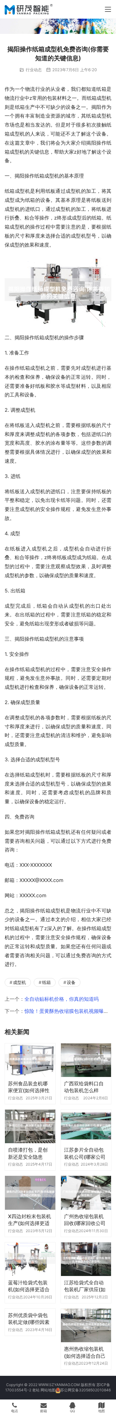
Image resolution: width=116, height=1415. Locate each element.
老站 (36, 1390)
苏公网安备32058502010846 (85, 1390)
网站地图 (48, 1390)
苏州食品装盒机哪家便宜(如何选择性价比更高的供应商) (28, 1087)
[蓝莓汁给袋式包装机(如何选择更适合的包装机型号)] (30, 1259)
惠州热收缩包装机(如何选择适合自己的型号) (84, 1352)
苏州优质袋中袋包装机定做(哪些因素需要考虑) (28, 1318)
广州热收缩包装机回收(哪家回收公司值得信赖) (84, 1220)
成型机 (19, 982)
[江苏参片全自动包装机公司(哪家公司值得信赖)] (86, 1126)
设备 (71, 982)
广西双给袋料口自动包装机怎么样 (84, 1086)
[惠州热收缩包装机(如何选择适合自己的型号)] (86, 1325)
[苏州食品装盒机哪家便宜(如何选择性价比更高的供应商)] (30, 1060)
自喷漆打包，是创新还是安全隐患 (28, 1153)
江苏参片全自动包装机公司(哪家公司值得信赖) (84, 1153)
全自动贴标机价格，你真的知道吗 (61, 999)
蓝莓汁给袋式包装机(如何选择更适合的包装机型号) (28, 1286)
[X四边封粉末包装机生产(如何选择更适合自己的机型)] (30, 1192)
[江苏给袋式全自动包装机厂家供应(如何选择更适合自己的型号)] (86, 1259)
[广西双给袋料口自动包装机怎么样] (86, 1060)
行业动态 (34, 69)
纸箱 (46, 982)
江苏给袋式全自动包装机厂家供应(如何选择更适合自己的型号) (84, 1286)
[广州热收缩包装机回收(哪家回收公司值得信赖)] (86, 1192)
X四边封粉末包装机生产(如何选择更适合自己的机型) (29, 1220)
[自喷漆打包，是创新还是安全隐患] (30, 1126)
